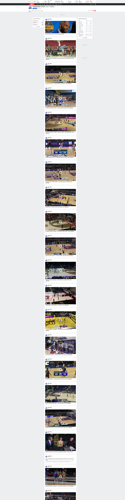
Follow (35, 8)
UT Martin (79, 23)
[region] (85, 23)
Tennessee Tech (80, 24)
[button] (93, 4)
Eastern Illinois (80, 30)
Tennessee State (80, 29)
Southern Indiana (80, 19)
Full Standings (85, 32)
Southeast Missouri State (81, 28)
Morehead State (80, 20)
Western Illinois (80, 16)
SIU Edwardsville (80, 26)
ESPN (32, 4)
